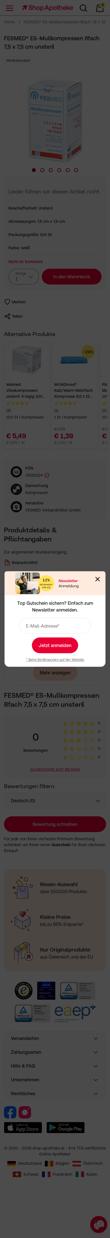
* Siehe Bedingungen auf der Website (55, 660)
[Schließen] (97, 579)
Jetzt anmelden (55, 645)
